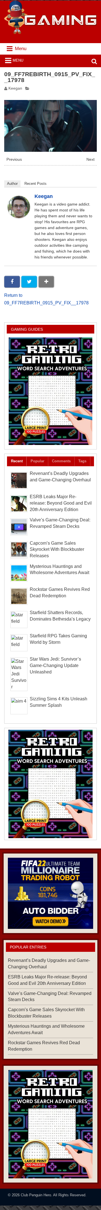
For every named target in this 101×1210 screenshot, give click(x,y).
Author (12, 183)
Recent (17, 461)
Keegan (15, 88)
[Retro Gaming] (50, 391)
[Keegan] (19, 216)
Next (90, 159)
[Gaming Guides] (50, 893)
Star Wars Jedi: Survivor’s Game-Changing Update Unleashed (55, 665)
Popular (37, 461)
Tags (82, 461)
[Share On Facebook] (12, 282)
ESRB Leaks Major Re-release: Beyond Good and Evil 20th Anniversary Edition (61, 503)
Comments (61, 461)
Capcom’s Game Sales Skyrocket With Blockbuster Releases (57, 549)
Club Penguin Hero (36, 1195)
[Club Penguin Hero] (50, 32)
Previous (14, 159)
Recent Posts (35, 183)
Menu (18, 60)
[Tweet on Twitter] (29, 282)
